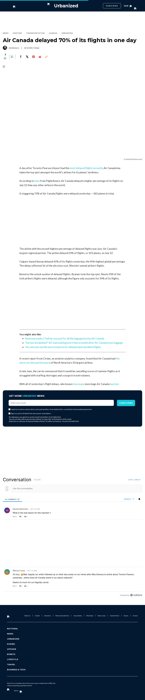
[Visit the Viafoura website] (136, 595)
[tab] (12, 499)
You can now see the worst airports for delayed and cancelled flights (63, 347)
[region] (72, 537)
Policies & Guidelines (62, 616)
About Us (27, 616)
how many (78, 384)
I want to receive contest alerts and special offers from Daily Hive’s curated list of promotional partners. (51, 409)
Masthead (89, 616)
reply (15, 516)
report (137, 516)
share (131, 516)
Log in (130, 480)
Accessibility (78, 616)
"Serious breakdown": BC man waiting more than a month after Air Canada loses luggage (74, 342)
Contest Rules (114, 616)
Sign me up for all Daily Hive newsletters (31, 413)
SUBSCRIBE (112, 6)
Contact (37, 616)
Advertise (47, 616)
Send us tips (101, 616)
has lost (114, 384)
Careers (135, 616)
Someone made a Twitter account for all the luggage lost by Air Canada (64, 338)
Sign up (137, 480)
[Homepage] (13, 616)
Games (126, 616)
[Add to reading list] (12, 56)
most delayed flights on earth (86, 168)
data (37, 180)
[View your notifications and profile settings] (139, 499)
